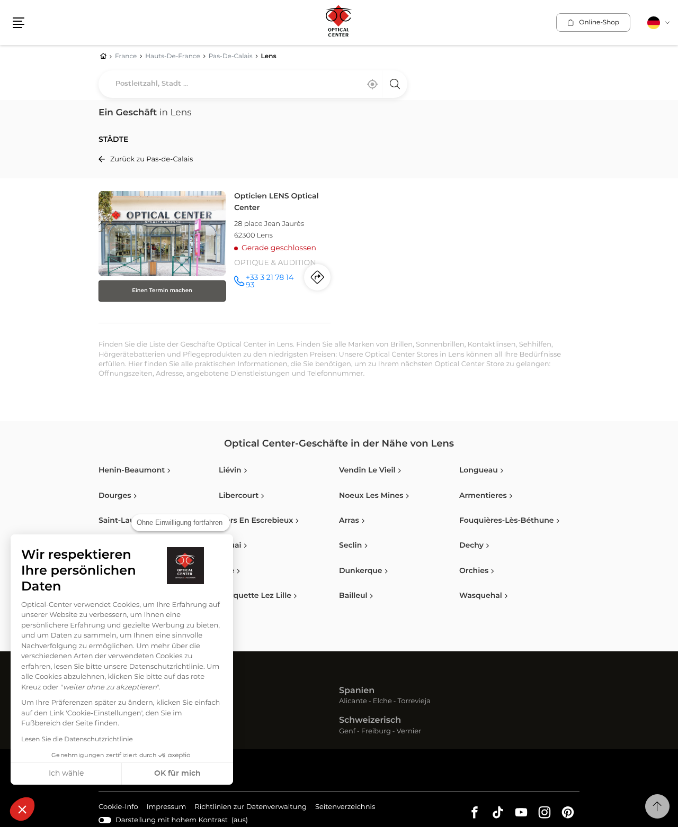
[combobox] (253, 84)
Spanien (356, 691)
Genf (347, 732)
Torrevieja (414, 701)
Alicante (353, 701)
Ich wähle (66, 773)
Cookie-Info (118, 808)
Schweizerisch (370, 720)
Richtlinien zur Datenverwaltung (250, 808)
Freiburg (376, 732)
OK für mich (177, 773)
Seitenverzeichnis (345, 807)
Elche (382, 701)
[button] (22, 809)
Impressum (166, 808)
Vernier (409, 732)
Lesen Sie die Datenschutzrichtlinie (77, 740)
